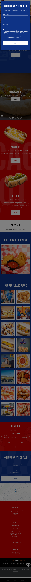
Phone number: (6, 21)
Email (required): (6, 14)
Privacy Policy (16, 32)
